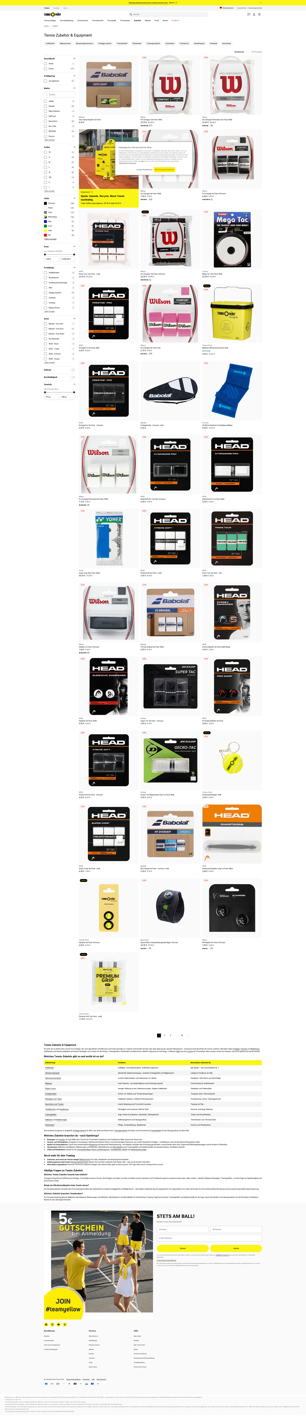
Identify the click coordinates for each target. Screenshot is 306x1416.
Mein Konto (137, 1336)
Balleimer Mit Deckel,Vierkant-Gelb (215, 348)
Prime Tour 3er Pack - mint (212, 573)
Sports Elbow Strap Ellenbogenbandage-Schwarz (159, 942)
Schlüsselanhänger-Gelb (211, 795)
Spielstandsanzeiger (138, 1150)
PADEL (65, 8)
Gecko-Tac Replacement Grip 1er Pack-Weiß (157, 795)
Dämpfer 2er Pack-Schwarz (89, 942)
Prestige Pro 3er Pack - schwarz (91, 425)
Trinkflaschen (50, 1109)
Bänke (125, 1150)
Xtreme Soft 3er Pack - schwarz (91, 795)
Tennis (46, 8)
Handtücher (64, 1109)
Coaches (92, 1358)
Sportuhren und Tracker (54, 1104)
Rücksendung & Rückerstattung (144, 1358)
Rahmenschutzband (53, 1078)
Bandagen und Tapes (53, 1099)
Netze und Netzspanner (100, 1150)
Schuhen (244, 1049)
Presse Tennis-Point (140, 1367)
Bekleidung (255, 1049)
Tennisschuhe (82, 20)
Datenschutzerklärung (73, 1379)
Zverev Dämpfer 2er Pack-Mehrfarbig (216, 647)
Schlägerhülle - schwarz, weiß (152, 425)
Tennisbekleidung (66, 20)
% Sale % (175, 20)
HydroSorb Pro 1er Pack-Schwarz (153, 499)
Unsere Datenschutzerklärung (166, 1260)
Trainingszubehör (121, 1131)
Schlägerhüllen (51, 1094)
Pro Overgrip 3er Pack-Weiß (151, 194)
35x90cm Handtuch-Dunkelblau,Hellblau (217, 425)
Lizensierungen (49, 1340)
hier (142, 161)
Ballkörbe (48, 1120)
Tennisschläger (50, 20)
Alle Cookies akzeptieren (164, 169)
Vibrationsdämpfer (52, 1073)
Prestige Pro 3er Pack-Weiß (89, 348)
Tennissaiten (125, 20)
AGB (93, 1379)
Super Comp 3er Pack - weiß (89, 869)
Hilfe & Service (93, 1336)
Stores (136, 1349)
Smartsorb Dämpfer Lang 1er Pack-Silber (217, 869)
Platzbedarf (49, 1125)
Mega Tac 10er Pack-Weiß (212, 274)
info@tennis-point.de (222, 1255)
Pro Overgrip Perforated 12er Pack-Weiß (217, 120)
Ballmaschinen (84, 1159)
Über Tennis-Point (139, 1345)
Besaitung (93, 1145)
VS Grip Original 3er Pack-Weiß (152, 647)
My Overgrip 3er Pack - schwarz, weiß (155, 869)
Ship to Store (93, 1367)
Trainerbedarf (156, 1131)
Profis (157, 20)
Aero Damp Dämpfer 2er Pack (90, 120)
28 (182, 1035)
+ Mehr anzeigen (49, 140)
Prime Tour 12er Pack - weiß (89, 274)
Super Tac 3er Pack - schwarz (152, 721)
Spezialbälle (117, 1147)
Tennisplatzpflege (84, 1150)
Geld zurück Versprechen (52, 1345)
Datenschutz (123, 163)
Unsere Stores (241, 8)
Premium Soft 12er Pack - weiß (90, 1016)
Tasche (190, 1051)
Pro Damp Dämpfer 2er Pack (212, 721)
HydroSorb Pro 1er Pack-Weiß (213, 499)
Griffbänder (49, 1068)
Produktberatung (139, 1362)
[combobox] (168, 14)
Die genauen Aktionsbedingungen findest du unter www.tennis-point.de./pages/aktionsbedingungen (40, 1411)
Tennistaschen (98, 20)
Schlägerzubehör (79, 1131)
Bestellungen (93, 1340)
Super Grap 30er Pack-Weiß (89, 573)
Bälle (178, 1051)
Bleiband (48, 1083)
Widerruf (46, 1336)
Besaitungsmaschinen (79, 1162)
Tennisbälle (111, 20)
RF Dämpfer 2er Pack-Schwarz (213, 942)
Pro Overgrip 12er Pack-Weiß (151, 120)
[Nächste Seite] (188, 1035)
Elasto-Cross (50, 1088)
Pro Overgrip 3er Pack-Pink (151, 348)
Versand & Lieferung (140, 1353)
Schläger (236, 1049)
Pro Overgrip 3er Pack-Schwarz (214, 194)
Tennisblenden (116, 1150)
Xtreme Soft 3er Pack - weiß (151, 573)
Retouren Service (94, 1345)
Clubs (90, 1362)
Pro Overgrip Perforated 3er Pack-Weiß (93, 499)
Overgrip (61, 1139)
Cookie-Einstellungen (51, 1349)
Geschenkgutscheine (255, 8)
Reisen (165, 20)
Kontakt (136, 1340)
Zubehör (137, 20)
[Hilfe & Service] (248, 14)
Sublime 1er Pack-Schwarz (89, 647)
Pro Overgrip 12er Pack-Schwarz (153, 274)
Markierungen (61, 1120)
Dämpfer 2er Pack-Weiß (88, 721)
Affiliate (91, 1349)
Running (56, 8)
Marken (148, 20)
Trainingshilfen (51, 1115)
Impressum (86, 1379)
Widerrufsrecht (101, 1379)
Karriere (91, 1353)
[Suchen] (131, 14)
